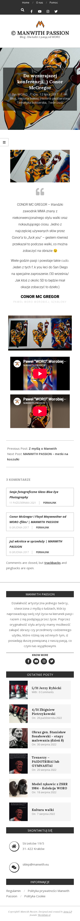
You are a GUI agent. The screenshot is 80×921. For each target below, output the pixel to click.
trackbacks (52, 563)
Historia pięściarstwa (55, 98)
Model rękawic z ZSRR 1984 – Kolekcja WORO (50, 786)
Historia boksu (28, 98)
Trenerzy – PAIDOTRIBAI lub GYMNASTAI (45, 762)
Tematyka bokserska (31, 102)
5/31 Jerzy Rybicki (46, 688)
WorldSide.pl (44, 914)
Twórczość (55, 102)
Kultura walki (43, 810)
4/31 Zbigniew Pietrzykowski (43, 712)
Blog (13, 98)
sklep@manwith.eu (36, 864)
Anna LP (67, 911)
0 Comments (46, 692)
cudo (65, 261)
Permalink (49, 502)
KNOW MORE (40, 655)
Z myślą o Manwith (43, 448)
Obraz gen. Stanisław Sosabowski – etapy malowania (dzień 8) (49, 736)
